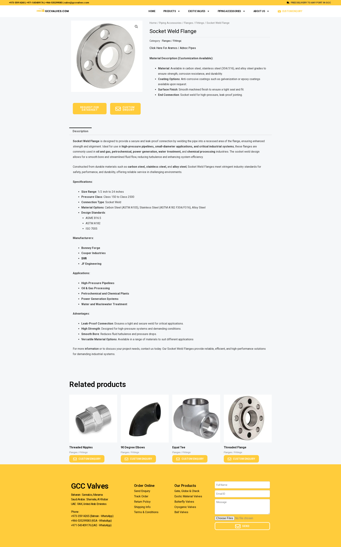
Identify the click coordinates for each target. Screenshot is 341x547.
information (91, 348)
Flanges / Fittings (194, 22)
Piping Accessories (229, 11)
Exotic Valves (196, 11)
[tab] (80, 131)
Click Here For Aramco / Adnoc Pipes (173, 48)
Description (80, 131)
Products (169, 11)
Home (151, 11)
